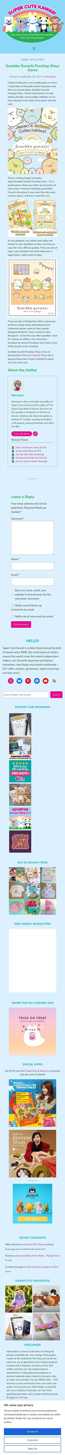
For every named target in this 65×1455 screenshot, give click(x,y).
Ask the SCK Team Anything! (30, 454)
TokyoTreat (31, 1070)
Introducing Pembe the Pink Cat (31, 457)
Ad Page (23, 1397)
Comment (17, 519)
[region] (32, 1427)
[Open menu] (34, 48)
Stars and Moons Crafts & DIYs (31, 447)
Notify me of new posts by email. (34, 616)
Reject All (32, 1448)
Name (15, 559)
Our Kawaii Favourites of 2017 (43, 1266)
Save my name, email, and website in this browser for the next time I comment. (33, 594)
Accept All (32, 1431)
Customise (32, 1440)
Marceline (51, 76)
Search (56, 694)
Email (15, 575)
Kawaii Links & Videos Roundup (31, 461)
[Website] (35, 433)
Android (36, 355)
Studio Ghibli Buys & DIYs (28, 450)
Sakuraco (44, 1070)
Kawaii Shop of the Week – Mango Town (38, 1255)
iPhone (25, 355)
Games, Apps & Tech (32, 59)
